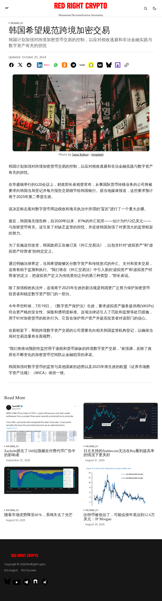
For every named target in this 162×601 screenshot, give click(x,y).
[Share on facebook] (12, 65)
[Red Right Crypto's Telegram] (26, 582)
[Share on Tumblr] (82, 65)
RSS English (11, 570)
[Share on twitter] (20, 65)
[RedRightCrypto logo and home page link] (24, 556)
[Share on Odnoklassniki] (64, 65)
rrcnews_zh (17, 23)
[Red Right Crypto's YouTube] (17, 582)
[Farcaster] (35, 581)
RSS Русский (28, 570)
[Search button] (145, 8)
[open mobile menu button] (6, 8)
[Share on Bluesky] (108, 65)
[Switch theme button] (154, 8)
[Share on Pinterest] (46, 65)
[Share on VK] (100, 65)
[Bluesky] (8, 581)
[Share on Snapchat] (91, 65)
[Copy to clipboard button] (125, 65)
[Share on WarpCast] (117, 65)
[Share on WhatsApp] (55, 65)
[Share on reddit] (29, 65)
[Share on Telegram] (73, 65)
